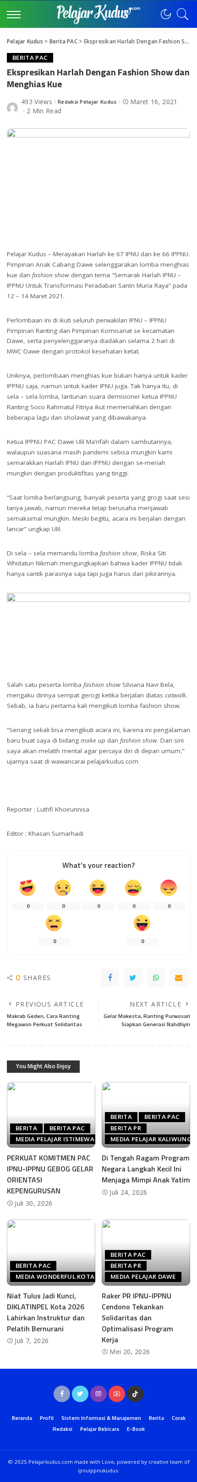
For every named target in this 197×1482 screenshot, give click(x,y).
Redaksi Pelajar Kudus (87, 101)
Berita (26, 1128)
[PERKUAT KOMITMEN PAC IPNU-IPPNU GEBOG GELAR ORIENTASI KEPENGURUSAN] (51, 1115)
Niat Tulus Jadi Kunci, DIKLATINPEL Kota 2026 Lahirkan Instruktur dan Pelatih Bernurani (46, 1312)
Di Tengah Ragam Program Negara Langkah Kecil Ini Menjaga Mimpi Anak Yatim (146, 1168)
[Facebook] (110, 978)
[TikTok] (135, 1394)
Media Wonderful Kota (55, 1276)
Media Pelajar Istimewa (55, 1139)
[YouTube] (117, 1394)
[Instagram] (98, 1394)
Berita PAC (30, 57)
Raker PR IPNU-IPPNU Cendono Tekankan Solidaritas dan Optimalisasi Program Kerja (137, 1317)
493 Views (36, 102)
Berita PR (125, 1128)
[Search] (180, 14)
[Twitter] (133, 978)
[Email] (179, 978)
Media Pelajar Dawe (143, 1276)
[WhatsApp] (156, 978)
